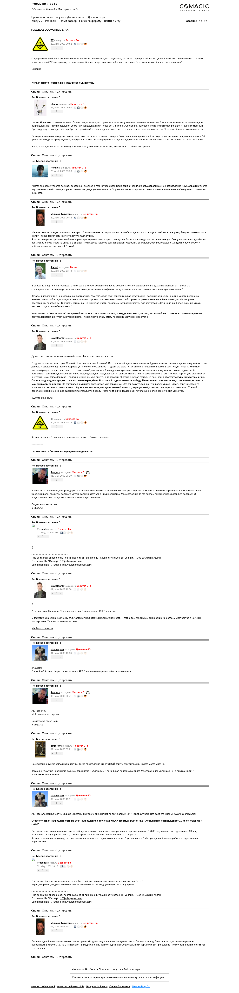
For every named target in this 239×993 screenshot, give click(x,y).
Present (41, 529)
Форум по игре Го (44, 3)
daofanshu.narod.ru (42, 628)
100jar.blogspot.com (71, 561)
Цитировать (64, 91)
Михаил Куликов (61, 214)
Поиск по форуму (90, 20)
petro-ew (56, 745)
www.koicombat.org (184, 813)
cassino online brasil (43, 986)
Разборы (50, 20)
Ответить (48, 91)
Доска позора (96, 17)
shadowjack (57, 649)
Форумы (37, 20)
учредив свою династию (78, 82)
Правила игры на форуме (47, 17)
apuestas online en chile (70, 986)
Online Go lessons (119, 986)
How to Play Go (141, 986)
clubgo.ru (37, 508)
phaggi (54, 104)
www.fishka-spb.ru (42, 397)
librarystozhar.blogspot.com (76, 564)
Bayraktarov (57, 338)
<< (200, 20)
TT (52, 40)
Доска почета (76, 17)
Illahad (54, 267)
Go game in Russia (96, 986)
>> (206, 20)
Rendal (55, 167)
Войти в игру (112, 20)
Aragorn (55, 472)
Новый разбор (68, 20)
